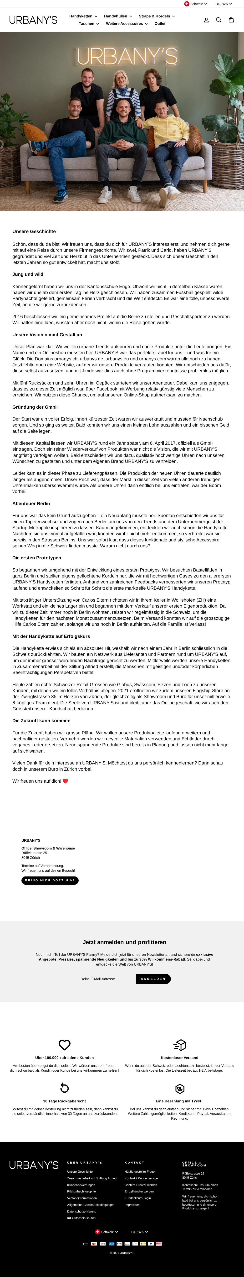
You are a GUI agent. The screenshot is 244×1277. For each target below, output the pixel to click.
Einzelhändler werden (139, 1191)
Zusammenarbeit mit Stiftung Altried (92, 1178)
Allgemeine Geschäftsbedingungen (90, 1205)
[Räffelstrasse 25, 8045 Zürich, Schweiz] (122, 861)
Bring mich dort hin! (50, 880)
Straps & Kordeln (155, 16)
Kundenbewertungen (81, 1185)
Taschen (87, 23)
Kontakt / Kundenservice (141, 1178)
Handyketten (81, 16)
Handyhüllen (116, 16)
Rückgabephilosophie (81, 1191)
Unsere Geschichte (80, 1171)
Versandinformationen (82, 1198)
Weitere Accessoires (125, 23)
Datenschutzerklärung (81, 1211)
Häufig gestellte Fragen (140, 1171)
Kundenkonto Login (138, 1198)
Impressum (132, 1205)
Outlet (160, 23)
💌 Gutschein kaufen (81, 1218)
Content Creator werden (141, 1185)
